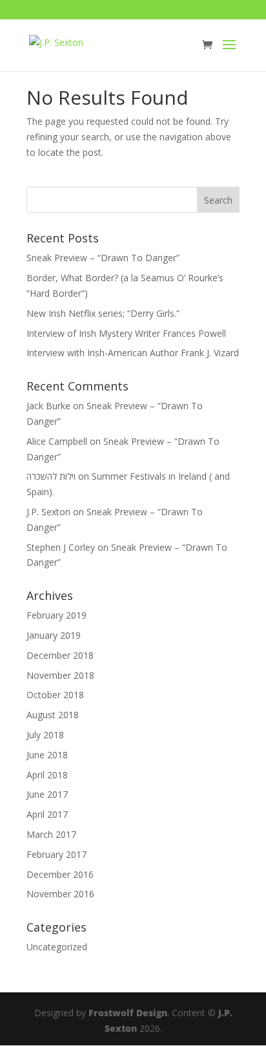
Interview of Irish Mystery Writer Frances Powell (126, 333)
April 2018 (47, 775)
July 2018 (45, 735)
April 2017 (47, 814)
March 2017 (51, 834)
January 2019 (53, 635)
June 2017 (47, 794)
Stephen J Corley (60, 547)
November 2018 (60, 675)
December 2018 (60, 655)
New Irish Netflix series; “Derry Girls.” (102, 313)
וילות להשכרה (51, 476)
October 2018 (55, 694)
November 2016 (60, 894)
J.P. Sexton (48, 512)
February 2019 (56, 615)
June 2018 (47, 755)
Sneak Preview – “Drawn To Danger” (102, 257)
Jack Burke (48, 406)
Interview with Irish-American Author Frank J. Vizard (132, 353)
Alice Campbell (56, 441)
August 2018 (52, 715)
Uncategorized (56, 947)
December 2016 (60, 874)
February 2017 (56, 854)
